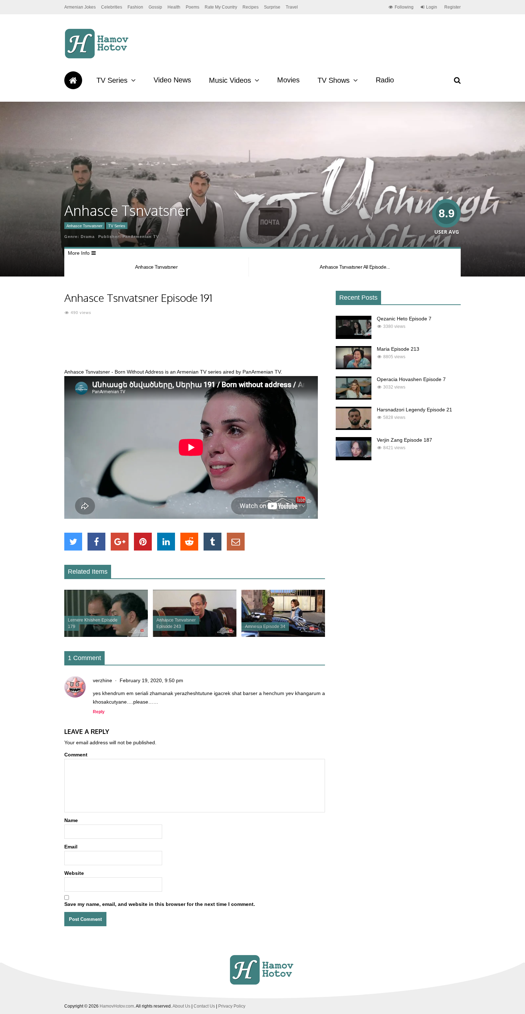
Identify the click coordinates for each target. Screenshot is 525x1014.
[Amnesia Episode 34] (283, 635)
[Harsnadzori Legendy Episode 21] (353, 428)
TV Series (112, 80)
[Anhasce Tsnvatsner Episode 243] (194, 635)
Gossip (155, 7)
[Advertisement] (195, 346)
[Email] (236, 542)
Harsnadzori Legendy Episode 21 (414, 409)
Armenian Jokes (80, 7)
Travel (292, 7)
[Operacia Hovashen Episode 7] (353, 398)
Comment (76, 754)
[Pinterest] (143, 542)
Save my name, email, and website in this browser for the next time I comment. (159, 904)
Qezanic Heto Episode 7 (404, 318)
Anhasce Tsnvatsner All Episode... (355, 267)
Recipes (250, 7)
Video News (172, 80)
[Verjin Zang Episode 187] (353, 458)
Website (74, 873)
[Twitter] (73, 542)
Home (73, 80)
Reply (99, 712)
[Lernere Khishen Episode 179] (106, 635)
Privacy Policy (231, 1006)
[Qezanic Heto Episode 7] (353, 337)
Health (174, 7)
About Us (181, 1006)
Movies (288, 80)
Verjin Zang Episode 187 (404, 440)
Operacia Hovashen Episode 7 (411, 379)
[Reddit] (189, 542)
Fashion (135, 7)
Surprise (272, 7)
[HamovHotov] (97, 57)
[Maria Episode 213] (353, 367)
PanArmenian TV (140, 236)
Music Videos (230, 80)
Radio (385, 80)
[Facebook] (96, 542)
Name (71, 820)
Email (71, 847)
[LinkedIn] (166, 542)
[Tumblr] (212, 542)
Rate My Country (221, 7)
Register (452, 7)
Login (431, 7)
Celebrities (111, 7)
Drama (88, 236)
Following (404, 7)
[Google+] (120, 542)
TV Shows (334, 80)
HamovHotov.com (117, 1006)
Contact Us (204, 1006)
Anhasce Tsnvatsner (84, 226)
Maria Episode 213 (398, 349)
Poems (192, 7)
